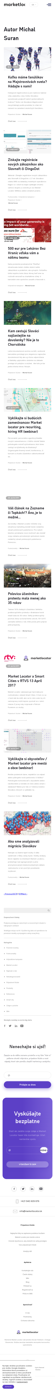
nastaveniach (22, 1382)
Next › (24, 894)
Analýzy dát (27, 1251)
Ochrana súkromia (27, 1321)
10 (20, 894)
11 (21, 894)
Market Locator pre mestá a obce (27, 1237)
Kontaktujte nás (27, 1270)
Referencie (10, 994)
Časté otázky (27, 1274)
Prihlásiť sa (27, 1286)
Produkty (9, 988)
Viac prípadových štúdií (27, 1245)
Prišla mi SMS (27, 1294)
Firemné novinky (12, 948)
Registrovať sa (27, 1290)
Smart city (10, 1000)
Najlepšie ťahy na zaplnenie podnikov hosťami (27, 1233)
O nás (27, 1313)
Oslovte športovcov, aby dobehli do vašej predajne (27, 1241)
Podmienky (27, 1317)
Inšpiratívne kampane (26, 197)
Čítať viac (12, 121)
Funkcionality (12, 197)
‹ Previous (8, 894)
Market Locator (14, 4)
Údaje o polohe (12, 1006)
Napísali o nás (11, 971)
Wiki (7, 1011)
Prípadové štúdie (14, 114)
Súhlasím (8, 1387)
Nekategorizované (13, 977)
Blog (27, 1282)
